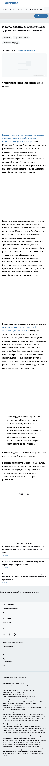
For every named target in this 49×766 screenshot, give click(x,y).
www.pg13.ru (25, 674)
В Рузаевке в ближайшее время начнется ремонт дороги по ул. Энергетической (23, 564)
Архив (4, 665)
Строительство (21, 37)
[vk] (21, 494)
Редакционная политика (10, 651)
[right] (46, 10)
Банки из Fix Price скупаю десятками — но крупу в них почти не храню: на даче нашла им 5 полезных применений (24, 578)
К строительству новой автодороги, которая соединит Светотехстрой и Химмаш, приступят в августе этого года (23, 138)
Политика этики (8, 655)
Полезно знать (7, 622)
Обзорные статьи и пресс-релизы (13, 642)
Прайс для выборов (31, 9)
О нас (20, 9)
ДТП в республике (8, 604)
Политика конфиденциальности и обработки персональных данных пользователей (24, 660)
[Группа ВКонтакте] (4, 634)
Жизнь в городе (11, 42)
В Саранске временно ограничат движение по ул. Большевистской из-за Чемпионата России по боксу (23, 550)
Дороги (7, 37)
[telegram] (28, 494)
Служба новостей (26, 50)
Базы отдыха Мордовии (10, 608)
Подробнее (41, 732)
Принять (41, 16)
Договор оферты (8, 647)
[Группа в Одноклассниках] (9, 634)
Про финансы (7, 618)
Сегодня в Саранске (8, 9)
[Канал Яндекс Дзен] (14, 634)
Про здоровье (7, 613)
